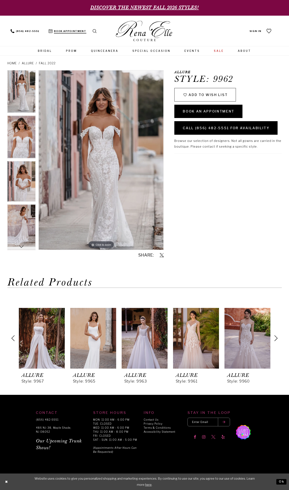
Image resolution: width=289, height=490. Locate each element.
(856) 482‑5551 (47, 419)
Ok (281, 481)
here (148, 485)
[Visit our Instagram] (203, 437)
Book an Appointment (208, 111)
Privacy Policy (153, 423)
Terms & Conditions (157, 427)
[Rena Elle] (144, 31)
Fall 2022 (47, 63)
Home (12, 63)
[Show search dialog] (94, 31)
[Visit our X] (213, 437)
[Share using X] (162, 255)
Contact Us (151, 419)
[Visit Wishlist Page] (269, 30)
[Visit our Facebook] (195, 437)
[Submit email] (224, 422)
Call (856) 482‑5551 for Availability (226, 128)
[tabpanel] (21, 93)
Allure (28, 63)
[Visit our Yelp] (223, 437)
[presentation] (42, 338)
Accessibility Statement (159, 431)
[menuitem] (25, 31)
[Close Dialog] (7, 482)
